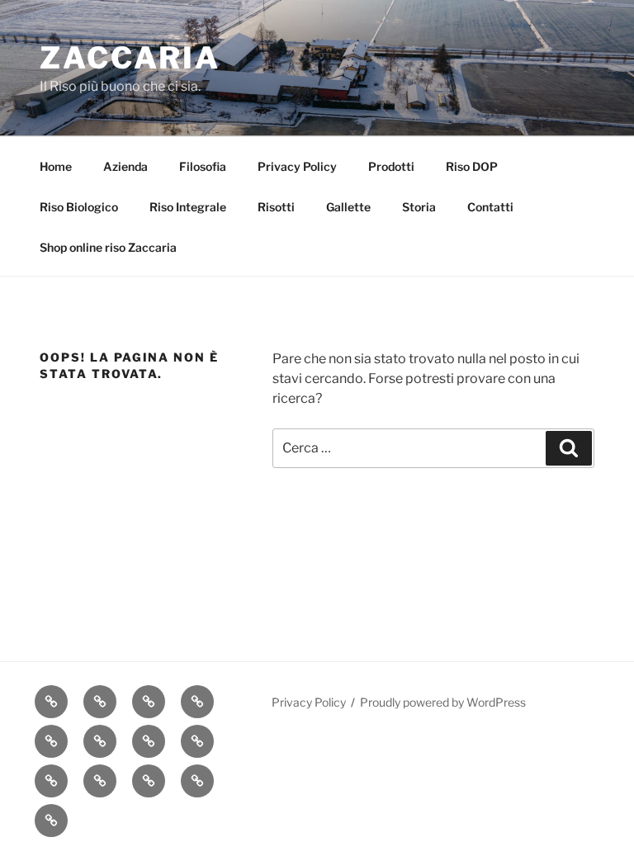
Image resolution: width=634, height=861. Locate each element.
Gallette (348, 207)
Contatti (490, 207)
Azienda (125, 166)
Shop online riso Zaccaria (108, 247)
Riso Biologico (79, 207)
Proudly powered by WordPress (443, 702)
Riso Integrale (187, 207)
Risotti (276, 207)
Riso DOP (472, 166)
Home (56, 166)
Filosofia (202, 166)
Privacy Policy (297, 166)
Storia (419, 207)
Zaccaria (130, 58)
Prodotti (391, 166)
